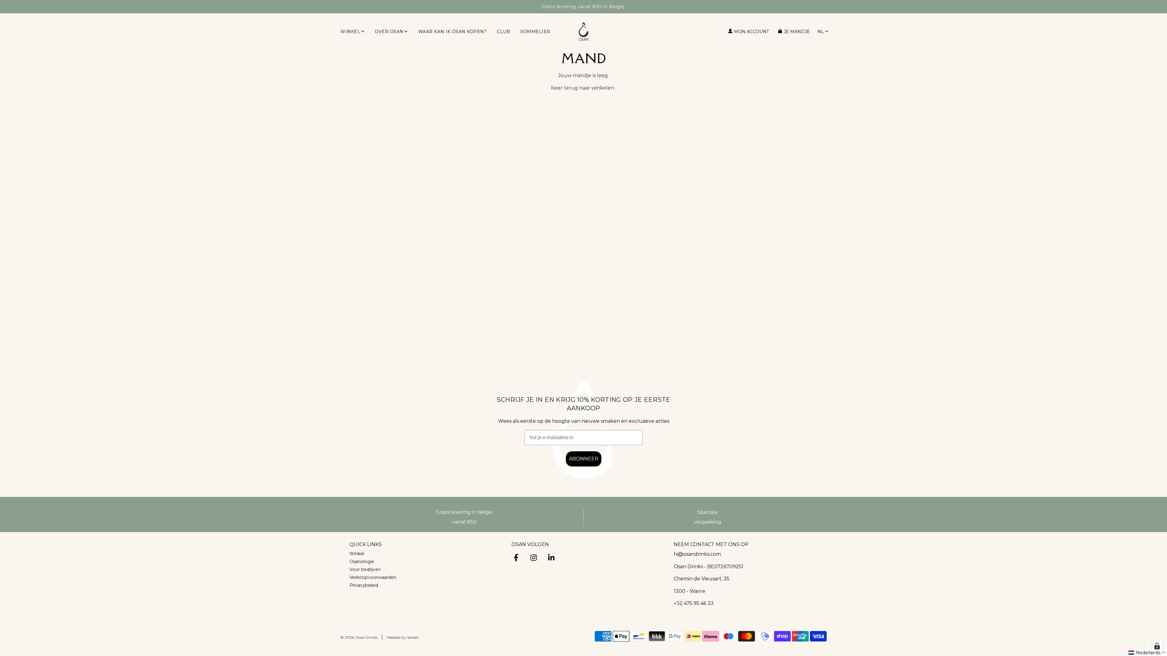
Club (503, 31)
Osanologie (361, 561)
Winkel (356, 553)
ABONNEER (583, 459)
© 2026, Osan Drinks (358, 637)
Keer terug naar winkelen (582, 88)
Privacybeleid (363, 585)
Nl (821, 31)
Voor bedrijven (365, 569)
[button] (1147, 652)
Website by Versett (403, 637)
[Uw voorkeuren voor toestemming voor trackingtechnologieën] (1157, 646)
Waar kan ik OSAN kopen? (452, 31)
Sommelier (535, 31)
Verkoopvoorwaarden (372, 577)
